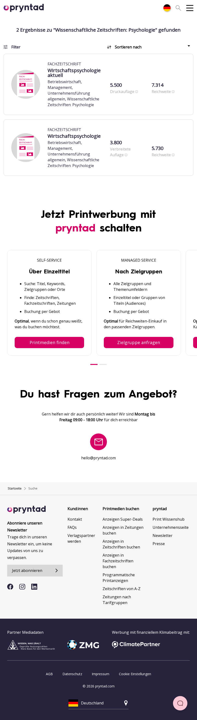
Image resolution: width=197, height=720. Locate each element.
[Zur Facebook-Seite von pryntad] (10, 587)
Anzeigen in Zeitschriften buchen (121, 544)
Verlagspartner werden (81, 538)
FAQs (72, 527)
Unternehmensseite (171, 527)
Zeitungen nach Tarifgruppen (117, 599)
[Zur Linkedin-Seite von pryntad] (34, 587)
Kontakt (75, 519)
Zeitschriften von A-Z (122, 588)
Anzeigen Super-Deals (123, 519)
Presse (159, 543)
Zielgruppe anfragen (138, 342)
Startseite (15, 488)
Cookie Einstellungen (135, 674)
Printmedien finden (49, 342)
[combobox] (167, 8)
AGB (49, 674)
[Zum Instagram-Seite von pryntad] (22, 587)
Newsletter (162, 535)
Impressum (100, 674)
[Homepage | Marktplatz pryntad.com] (26, 8)
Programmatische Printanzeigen (119, 577)
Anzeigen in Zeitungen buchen (123, 530)
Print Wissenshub (169, 519)
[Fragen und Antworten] (180, 703)
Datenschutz (72, 674)
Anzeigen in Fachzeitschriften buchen (118, 561)
